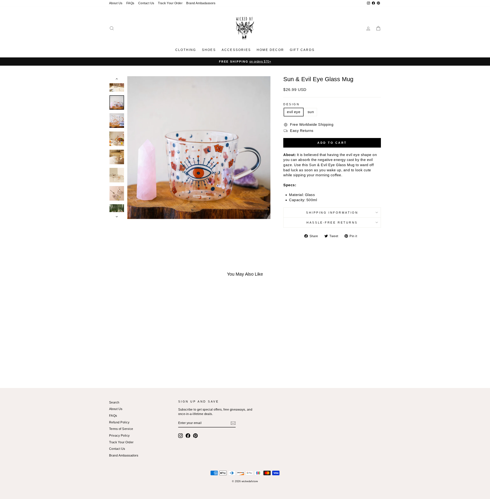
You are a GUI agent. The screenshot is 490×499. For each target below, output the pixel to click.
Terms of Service (121, 428)
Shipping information (332, 212)
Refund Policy (119, 422)
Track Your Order (170, 3)
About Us (115, 3)
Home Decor (270, 49)
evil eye (293, 112)
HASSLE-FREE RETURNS (332, 222)
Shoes (209, 49)
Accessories (236, 49)
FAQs (130, 3)
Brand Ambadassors (200, 3)
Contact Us (146, 3)
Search (114, 402)
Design (291, 104)
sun (311, 112)
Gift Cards (302, 49)
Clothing (185, 49)
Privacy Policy (119, 435)
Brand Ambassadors (123, 455)
